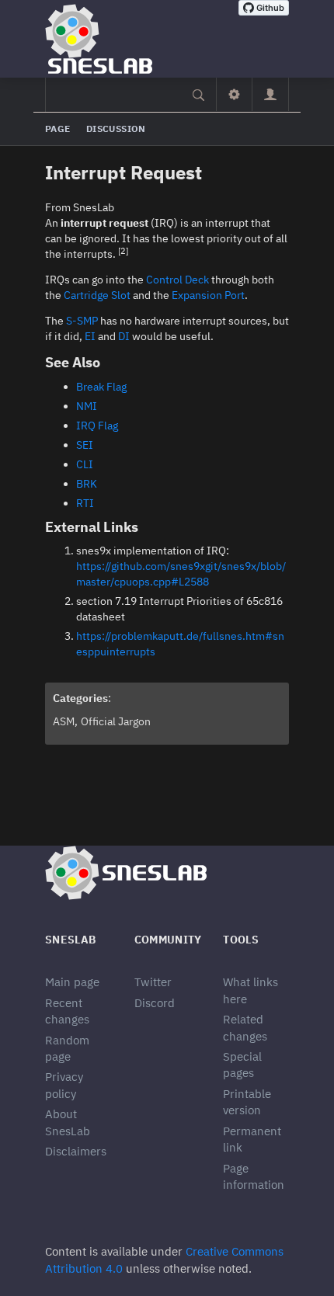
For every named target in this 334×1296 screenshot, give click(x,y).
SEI (84, 445)
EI (90, 336)
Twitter (153, 982)
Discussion (116, 128)
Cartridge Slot (97, 295)
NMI (86, 406)
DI (124, 336)
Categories (80, 698)
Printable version (247, 1101)
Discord (154, 1002)
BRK (86, 484)
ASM (64, 721)
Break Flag (101, 387)
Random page (67, 1048)
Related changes (245, 1027)
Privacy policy (64, 1084)
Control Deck (177, 280)
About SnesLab (67, 1122)
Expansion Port (208, 295)
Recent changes (67, 1011)
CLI (84, 464)
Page (58, 128)
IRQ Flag (97, 426)
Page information (253, 1176)
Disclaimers (75, 1151)
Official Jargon (116, 721)
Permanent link (252, 1139)
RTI (85, 503)
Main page (72, 982)
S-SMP (82, 321)
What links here (250, 990)
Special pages (242, 1064)
